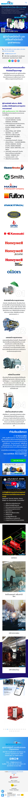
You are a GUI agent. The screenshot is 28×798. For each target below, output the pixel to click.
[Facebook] (12, 61)
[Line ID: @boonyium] (9, 61)
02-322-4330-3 (16, 49)
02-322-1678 (8, 49)
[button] (10, 31)
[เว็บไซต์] (18, 61)
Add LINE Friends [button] (18, 460)
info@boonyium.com (10, 53)
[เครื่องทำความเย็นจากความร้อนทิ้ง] (14, 713)
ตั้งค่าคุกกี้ (18, 794)
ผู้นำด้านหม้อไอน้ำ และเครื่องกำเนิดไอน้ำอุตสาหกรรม (15, 772)
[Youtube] (15, 61)
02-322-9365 (10, 51)
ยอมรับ (22, 794)
